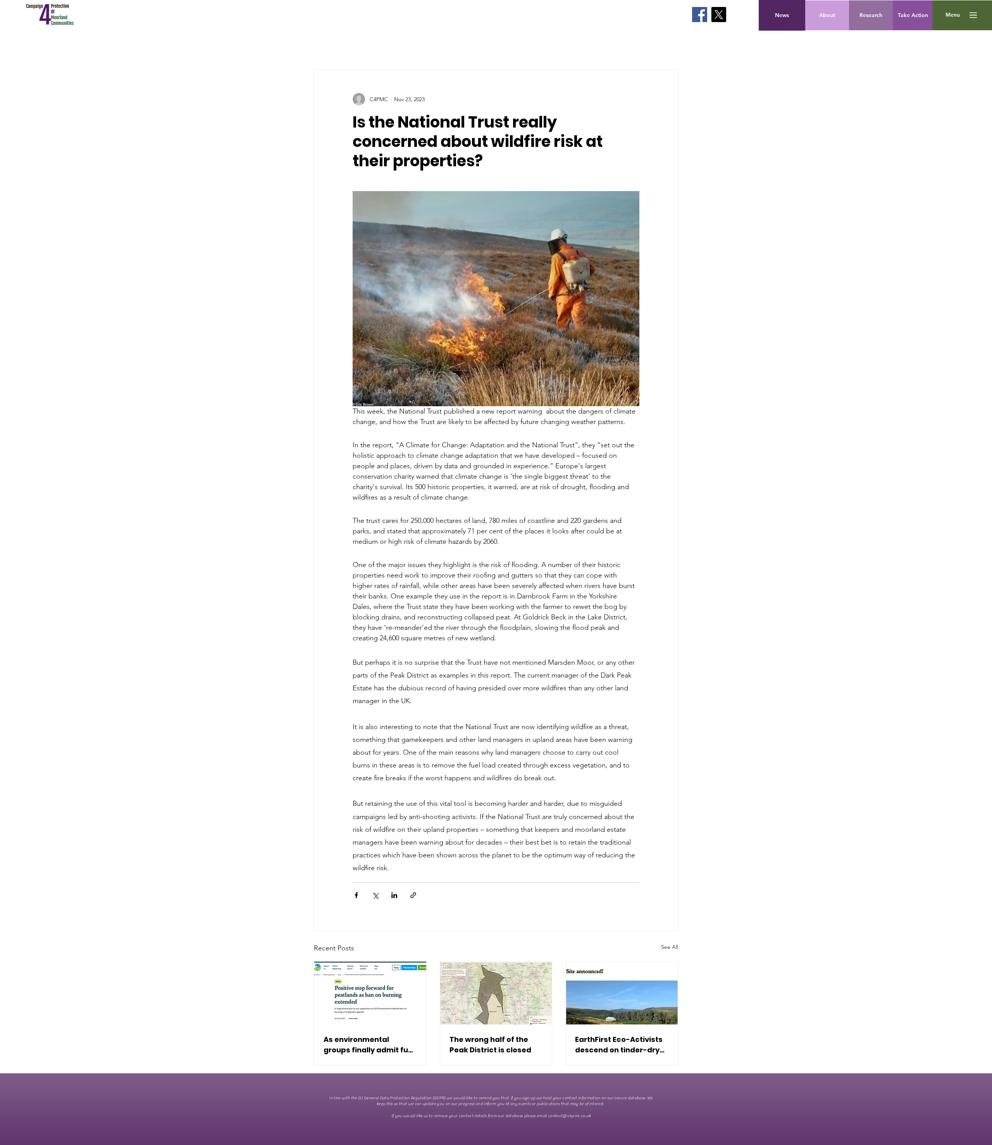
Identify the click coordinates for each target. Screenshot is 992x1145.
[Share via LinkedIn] (394, 895)
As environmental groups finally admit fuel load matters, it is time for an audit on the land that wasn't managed (369, 1045)
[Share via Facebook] (356, 895)
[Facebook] (699, 14)
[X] (718, 14)
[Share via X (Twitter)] (375, 895)
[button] (952, 15)
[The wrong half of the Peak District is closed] (496, 993)
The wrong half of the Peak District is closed (490, 1045)
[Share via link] (413, 895)
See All (669, 946)
